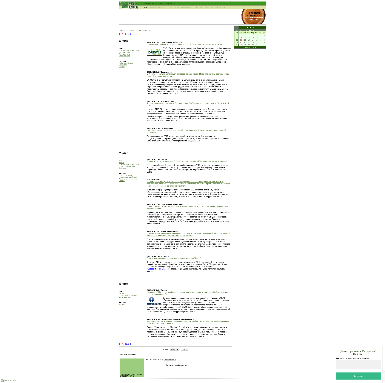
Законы (177, 7)
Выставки (214, 7)
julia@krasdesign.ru (182, 365)
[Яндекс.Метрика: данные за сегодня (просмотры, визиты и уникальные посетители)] (8, 380)
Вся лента (122, 30)
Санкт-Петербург (125, 175)
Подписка (155, 3)
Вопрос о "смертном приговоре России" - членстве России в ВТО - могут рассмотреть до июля (187, 161)
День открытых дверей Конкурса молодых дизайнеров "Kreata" (174, 258)
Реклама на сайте (167, 3)
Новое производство (127, 166)
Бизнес (121, 293)
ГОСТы (222, 7)
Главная (147, 3)
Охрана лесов (124, 52)
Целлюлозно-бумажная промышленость (128, 296)
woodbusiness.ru (170, 359)
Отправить (358, 376)
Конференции (204, 7)
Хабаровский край (126, 63)
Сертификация (124, 56)
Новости (131, 30)
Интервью (146, 30)
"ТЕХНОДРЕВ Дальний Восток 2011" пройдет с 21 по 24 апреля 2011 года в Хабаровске (184, 44)
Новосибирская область (128, 177)
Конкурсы (122, 168)
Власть (121, 163)
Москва (122, 66)
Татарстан (123, 65)
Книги (152, 7)
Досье (195, 7)
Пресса (169, 7)
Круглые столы (124, 54)
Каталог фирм (186, 7)
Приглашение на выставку (129, 50)
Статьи (138, 30)
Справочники (160, 7)
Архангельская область (128, 179)
